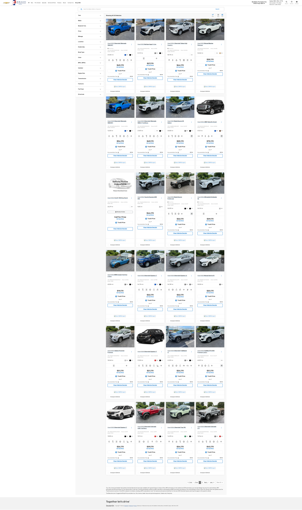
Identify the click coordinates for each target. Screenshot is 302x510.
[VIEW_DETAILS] (120, 183)
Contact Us (71, 2)
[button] (132, 29)
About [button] (64, 2)
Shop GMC (78, 2)
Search (217, 9)
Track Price (121, 70)
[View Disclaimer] (131, 60)
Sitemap (131, 505)
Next (206, 482)
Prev (196, 482)
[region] (120, 76)
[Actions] (131, 44)
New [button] (32, 2)
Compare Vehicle (115, 91)
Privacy (135, 505)
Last (211, 482)
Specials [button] (44, 2)
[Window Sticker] (192, 136)
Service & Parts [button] (52, 2)
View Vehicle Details (120, 80)
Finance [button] (59, 2)
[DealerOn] (110, 505)
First (190, 482)
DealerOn (126, 505)
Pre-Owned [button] (37, 2)
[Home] (29, 3)
